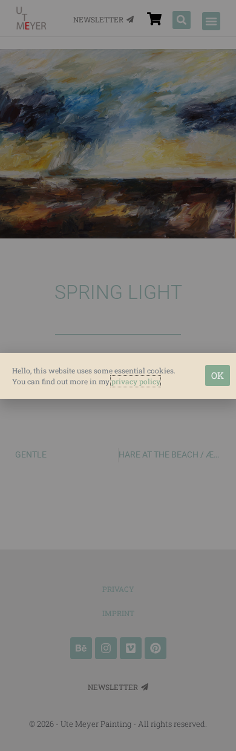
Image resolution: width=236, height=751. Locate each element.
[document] (118, 375)
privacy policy (135, 381)
